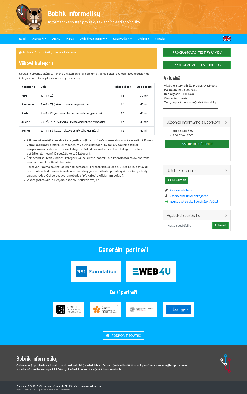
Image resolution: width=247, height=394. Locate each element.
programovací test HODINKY (197, 65)
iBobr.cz (28, 52)
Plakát (70, 38)
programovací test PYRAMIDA (197, 52)
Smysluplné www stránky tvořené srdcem (51, 390)
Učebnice (143, 38)
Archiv (56, 38)
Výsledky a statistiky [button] (92, 38)
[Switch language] (227, 38)
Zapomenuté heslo (181, 190)
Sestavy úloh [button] (121, 38)
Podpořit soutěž (126, 335)
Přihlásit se (176, 180)
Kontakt (160, 38)
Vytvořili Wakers (23, 390)
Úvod (22, 38)
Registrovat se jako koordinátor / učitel (194, 201)
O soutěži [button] (38, 38)
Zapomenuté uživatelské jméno (189, 196)
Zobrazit (220, 225)
